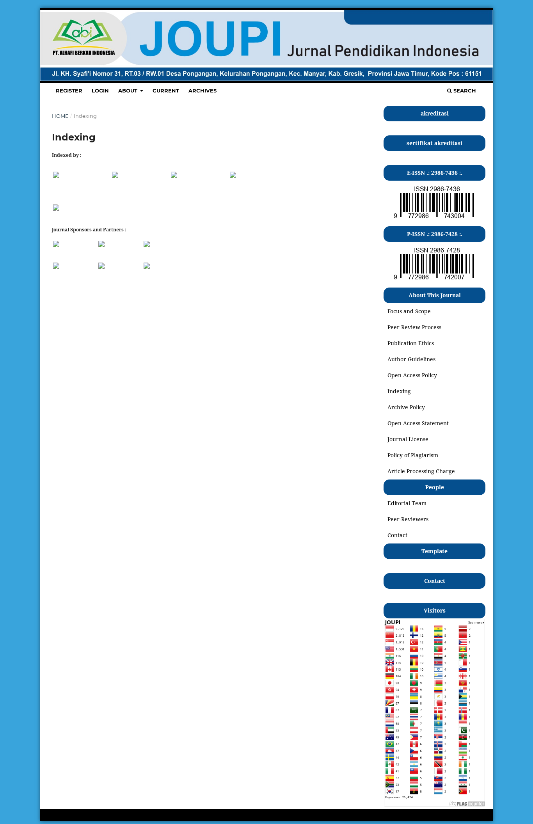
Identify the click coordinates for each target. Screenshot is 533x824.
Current (166, 90)
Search (464, 90)
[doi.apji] (56, 266)
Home (60, 116)
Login (100, 90)
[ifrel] (101, 266)
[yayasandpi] (147, 245)
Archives (202, 90)
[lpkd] (147, 266)
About (128, 90)
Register (69, 90)
